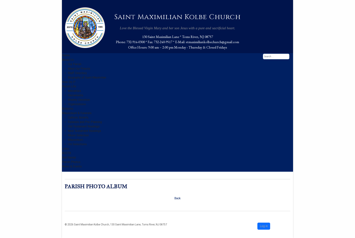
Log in (264, 226)
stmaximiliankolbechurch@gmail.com (212, 42)
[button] (68, 59)
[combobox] (276, 56)
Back (177, 198)
